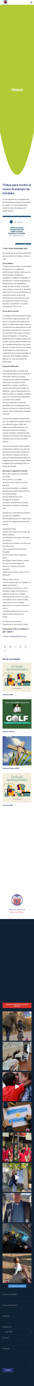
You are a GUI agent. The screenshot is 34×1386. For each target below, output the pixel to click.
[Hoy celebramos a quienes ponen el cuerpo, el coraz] (17, 1147)
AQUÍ (9, 632)
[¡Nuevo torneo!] (17, 714)
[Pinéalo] (25, 647)
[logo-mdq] (17, 904)
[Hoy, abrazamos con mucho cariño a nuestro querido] (17, 1207)
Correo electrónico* (10, 1305)
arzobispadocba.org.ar (18, 636)
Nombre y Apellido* (10, 1294)
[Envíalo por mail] (5, 647)
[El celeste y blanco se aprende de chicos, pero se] (17, 1117)
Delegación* (7, 1327)
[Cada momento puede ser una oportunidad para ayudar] (17, 1086)
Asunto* (6, 1338)
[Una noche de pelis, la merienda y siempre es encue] (17, 1238)
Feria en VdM (8, 695)
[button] (31, 2)
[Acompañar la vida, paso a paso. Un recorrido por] (17, 1177)
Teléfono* (6, 1316)
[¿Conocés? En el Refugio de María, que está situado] (17, 1056)
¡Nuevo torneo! (9, 731)
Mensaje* (6, 1349)
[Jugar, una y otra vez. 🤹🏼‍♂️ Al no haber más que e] (17, 1268)
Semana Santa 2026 (11, 768)
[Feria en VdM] (17, 677)
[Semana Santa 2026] (17, 750)
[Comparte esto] (10, 647)
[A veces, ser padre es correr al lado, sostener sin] (17, 1026)
